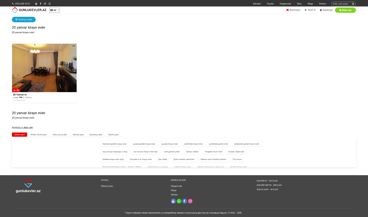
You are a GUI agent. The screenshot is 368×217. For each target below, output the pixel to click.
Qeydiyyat (327, 9)
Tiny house (237, 159)
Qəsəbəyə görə (96, 135)
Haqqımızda (285, 3)
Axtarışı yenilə (25, 19)
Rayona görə (113, 135)
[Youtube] (36, 3)
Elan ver (347, 10)
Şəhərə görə (20, 135)
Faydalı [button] (270, 3)
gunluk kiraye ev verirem (157, 167)
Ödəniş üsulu (107, 186)
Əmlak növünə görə (38, 135)
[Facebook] (40, 3)
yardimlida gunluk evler (218, 144)
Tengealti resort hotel (213, 152)
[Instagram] (45, 3)
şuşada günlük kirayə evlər (144, 144)
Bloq (299, 3)
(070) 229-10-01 (22, 3)
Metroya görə (78, 135)
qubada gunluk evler (182, 167)
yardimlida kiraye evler (193, 144)
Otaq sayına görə (60, 135)
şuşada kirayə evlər (169, 144)
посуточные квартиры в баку (114, 152)
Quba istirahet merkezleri (184, 159)
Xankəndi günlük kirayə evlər (114, 144)
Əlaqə (310, 3)
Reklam (322, 3)
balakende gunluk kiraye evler (246, 144)
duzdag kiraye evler (238, 167)
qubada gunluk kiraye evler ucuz (210, 167)
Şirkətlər (257, 3)
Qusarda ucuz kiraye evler (141, 159)
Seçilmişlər (295, 9)
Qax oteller (162, 159)
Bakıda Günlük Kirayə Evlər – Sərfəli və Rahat (121, 167)
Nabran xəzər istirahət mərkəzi (213, 159)
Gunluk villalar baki (236, 152)
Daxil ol (311, 9)
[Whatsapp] (50, 3)
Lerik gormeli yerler (172, 152)
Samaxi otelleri (192, 152)
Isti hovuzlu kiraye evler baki (146, 152)
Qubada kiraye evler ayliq (113, 159)
